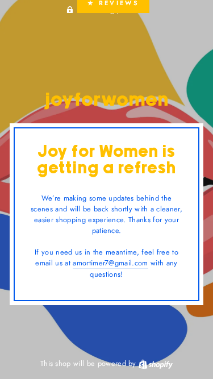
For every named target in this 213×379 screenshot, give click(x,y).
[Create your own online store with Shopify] (156, 363)
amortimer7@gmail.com (110, 262)
